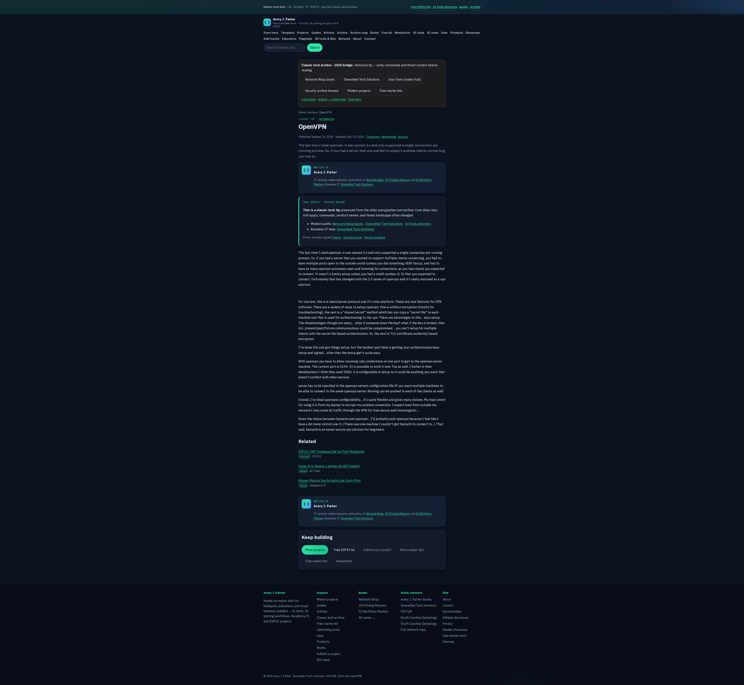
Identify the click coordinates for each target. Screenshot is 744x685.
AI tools (418, 33)
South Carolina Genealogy (419, 624)
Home (302, 112)
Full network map (413, 630)
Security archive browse (321, 91)
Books (463, 7)
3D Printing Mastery (397, 180)
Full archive (308, 99)
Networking (326, 118)
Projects (303, 33)
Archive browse (352, 237)
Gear (444, 33)
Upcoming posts (328, 630)
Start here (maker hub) (404, 79)
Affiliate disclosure (456, 618)
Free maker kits (316, 561)
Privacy (448, 624)
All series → (367, 618)
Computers (373, 137)
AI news (432, 33)
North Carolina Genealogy (419, 618)
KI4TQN (406, 611)
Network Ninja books (320, 79)
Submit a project (328, 654)
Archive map (359, 33)
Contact (370, 38)
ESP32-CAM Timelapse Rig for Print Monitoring (331, 452)
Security (403, 137)
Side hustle (271, 38)
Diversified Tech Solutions (362, 79)
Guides (316, 33)
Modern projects (359, 91)
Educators (289, 38)
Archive (475, 7)
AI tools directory (445, 7)
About (357, 38)
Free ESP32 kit (421, 7)
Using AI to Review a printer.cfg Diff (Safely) (329, 466)
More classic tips (412, 550)
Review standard (374, 237)
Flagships (305, 38)
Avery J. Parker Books (416, 599)
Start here (271, 33)
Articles (329, 33)
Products (456, 33)
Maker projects (327, 599)
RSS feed (323, 660)
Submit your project (377, 550)
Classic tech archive (330, 618)
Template (287, 33)
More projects (315, 550)
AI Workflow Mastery (373, 611)
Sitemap (448, 642)
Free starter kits (391, 91)
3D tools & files (325, 38)
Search (314, 48)
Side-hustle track (455, 636)
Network (344, 38)
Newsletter (402, 33)
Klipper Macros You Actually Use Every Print (329, 480)
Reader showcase (455, 630)
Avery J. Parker (325, 172)
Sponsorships (452, 611)
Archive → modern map (332, 99)
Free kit (386, 33)
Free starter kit (327, 624)
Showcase (473, 33)
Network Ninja (374, 180)
